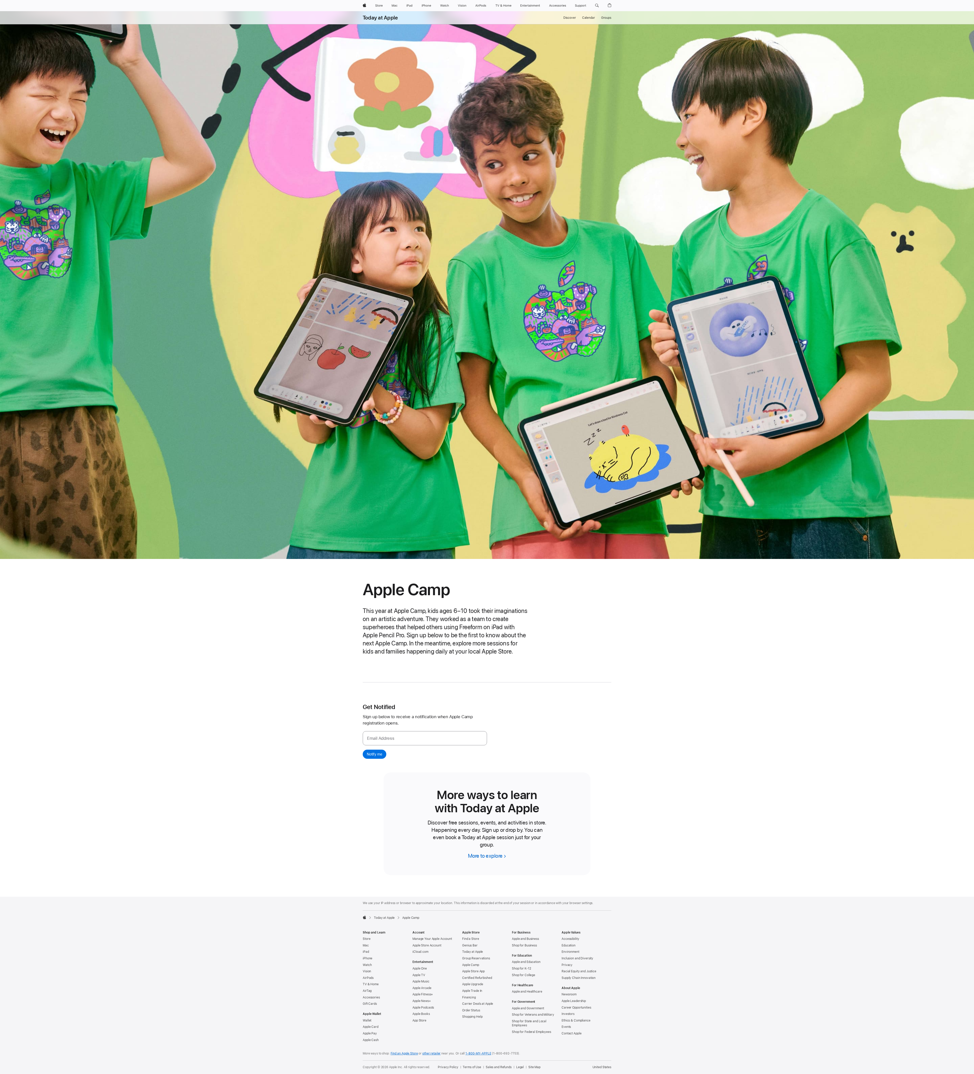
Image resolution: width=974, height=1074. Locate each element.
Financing (469, 997)
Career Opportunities (576, 1007)
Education (569, 945)
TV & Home (371, 984)
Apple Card (370, 1027)
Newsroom (569, 994)
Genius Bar (470, 945)
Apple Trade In (472, 991)
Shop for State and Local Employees (529, 1023)
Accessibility (570, 939)
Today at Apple (380, 18)
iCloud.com (420, 952)
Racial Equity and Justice (579, 971)
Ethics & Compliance (576, 1020)
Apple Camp (470, 965)
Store (366, 939)
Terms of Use (472, 1067)
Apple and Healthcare (527, 991)
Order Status (471, 1010)
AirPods (368, 978)
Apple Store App (473, 971)
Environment (570, 952)
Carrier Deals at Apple (477, 1004)
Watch (367, 965)
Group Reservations (476, 958)
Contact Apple (571, 1033)
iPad (366, 952)
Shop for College (523, 975)
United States (602, 1067)
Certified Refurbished (477, 978)
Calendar (588, 18)
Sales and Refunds (499, 1067)
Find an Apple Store (404, 1053)
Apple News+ (421, 1001)
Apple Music (420, 981)
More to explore (485, 856)
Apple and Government (528, 1008)
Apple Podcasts (423, 1007)
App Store (419, 1020)
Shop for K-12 (521, 968)
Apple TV (418, 975)
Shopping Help (472, 1016)
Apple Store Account (426, 945)
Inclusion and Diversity (577, 958)
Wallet (367, 1020)
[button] (597, 5)
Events (566, 1027)
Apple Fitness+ (422, 994)
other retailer (431, 1053)
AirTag (367, 991)
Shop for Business (524, 945)
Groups (606, 18)
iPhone (367, 958)
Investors (568, 1014)
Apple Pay (370, 1033)
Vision (367, 971)
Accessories (371, 997)
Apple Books (421, 1014)
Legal (520, 1067)
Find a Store (470, 939)
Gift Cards (370, 1004)
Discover (569, 18)
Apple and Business (525, 939)
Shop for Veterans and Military (533, 1014)
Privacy (567, 965)
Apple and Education (526, 962)
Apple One (419, 968)
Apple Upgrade (472, 984)
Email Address (380, 738)
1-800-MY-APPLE (478, 1053)
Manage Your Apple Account (432, 939)
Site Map (534, 1067)
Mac (366, 945)
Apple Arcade (421, 988)
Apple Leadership (574, 1001)
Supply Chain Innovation (579, 978)
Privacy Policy (448, 1067)
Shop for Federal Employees (531, 1032)
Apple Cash (371, 1040)
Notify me (374, 754)
